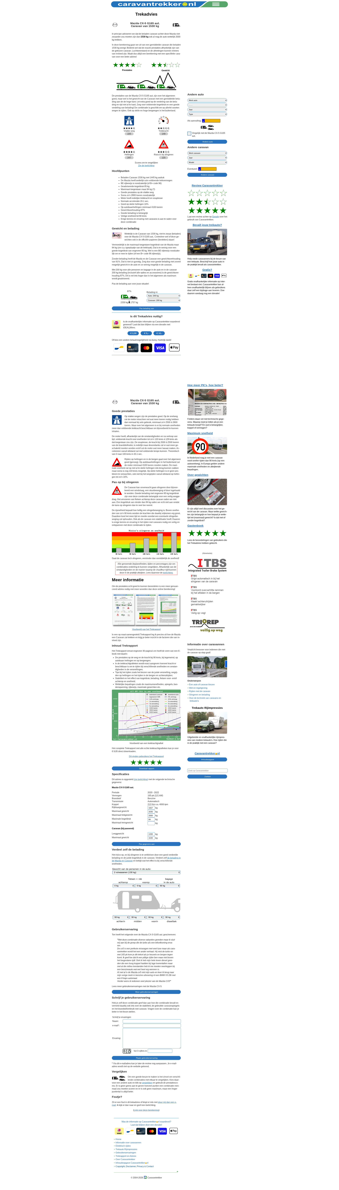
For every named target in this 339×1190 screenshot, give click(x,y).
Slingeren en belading (199, 695)
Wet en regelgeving (198, 688)
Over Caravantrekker (125, 1159)
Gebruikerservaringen (126, 1152)
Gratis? (207, 269)
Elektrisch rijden (123, 1146)
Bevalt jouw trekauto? (207, 225)
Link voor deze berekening (146, 1110)
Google (215, 217)
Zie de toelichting (146, 165)
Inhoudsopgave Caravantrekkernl (132, 1163)
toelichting (168, 573)
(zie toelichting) (141, 779)
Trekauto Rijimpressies (126, 1149)
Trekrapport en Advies (126, 1156)
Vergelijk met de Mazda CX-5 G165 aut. (208, 134)
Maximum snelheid (200, 433)
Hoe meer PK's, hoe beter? (205, 385)
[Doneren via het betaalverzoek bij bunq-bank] (146, 348)
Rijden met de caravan (199, 691)
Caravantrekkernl (207, 753)
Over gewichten (197, 474)
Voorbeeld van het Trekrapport (146, 629)
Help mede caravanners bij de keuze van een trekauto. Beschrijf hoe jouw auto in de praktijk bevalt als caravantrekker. (206, 262)
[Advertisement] (146, 375)
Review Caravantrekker (207, 185)
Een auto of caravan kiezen (202, 684)
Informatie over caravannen (128, 1142)
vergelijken (147, 1083)
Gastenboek (195, 525)
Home (118, 1139)
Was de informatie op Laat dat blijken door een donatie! (146, 1123)
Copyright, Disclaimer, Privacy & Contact (135, 1166)
